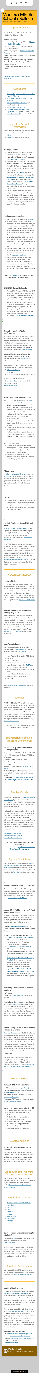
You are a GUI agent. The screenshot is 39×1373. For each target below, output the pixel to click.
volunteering (8, 868)
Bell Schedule (11, 1218)
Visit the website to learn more (23, 777)
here (29, 403)
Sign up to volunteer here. (27, 600)
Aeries (9, 1209)
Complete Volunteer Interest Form (18, 109)
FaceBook (10, 1212)
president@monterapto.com (23, 1274)
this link (13, 1238)
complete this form (21, 649)
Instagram (10, 1214)
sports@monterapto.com (26, 847)
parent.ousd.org (26, 359)
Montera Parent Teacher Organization (16, 1293)
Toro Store (16, 872)
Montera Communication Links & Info (19, 1203)
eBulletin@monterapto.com (19, 1311)
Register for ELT (12, 112)
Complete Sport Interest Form (16, 107)
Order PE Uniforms (13, 96)
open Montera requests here (19, 926)
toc (2, 10)
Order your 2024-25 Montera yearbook (16, 528)
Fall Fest (29, 665)
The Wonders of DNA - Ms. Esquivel (19, 946)
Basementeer (16, 1004)
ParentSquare (11, 1205)
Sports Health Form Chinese (13, 838)
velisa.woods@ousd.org (11, 1097)
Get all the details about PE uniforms (16, 474)
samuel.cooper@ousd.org (12, 1101)
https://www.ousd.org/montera (20, 1336)
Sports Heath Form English (12, 833)
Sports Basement (18, 995)
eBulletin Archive (12, 1216)
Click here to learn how (11, 721)
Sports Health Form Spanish (13, 836)
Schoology (10, 1207)
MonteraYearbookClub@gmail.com (15, 560)
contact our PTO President (12, 631)
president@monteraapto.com (17, 685)
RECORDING (10, 137)
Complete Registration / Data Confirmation (21, 94)
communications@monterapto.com (20, 1334)
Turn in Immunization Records (17, 103)
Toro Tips (15, 275)
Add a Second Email (13, 114)
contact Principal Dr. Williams (17, 898)
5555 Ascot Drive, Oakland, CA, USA (22, 1338)
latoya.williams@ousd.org (12, 381)
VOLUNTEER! (23, 651)
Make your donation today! (12, 1033)
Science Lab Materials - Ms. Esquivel (20, 938)
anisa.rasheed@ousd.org (12, 385)
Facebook (7, 1343)
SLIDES (9, 135)
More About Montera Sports (19, 849)
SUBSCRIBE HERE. (9, 1243)
